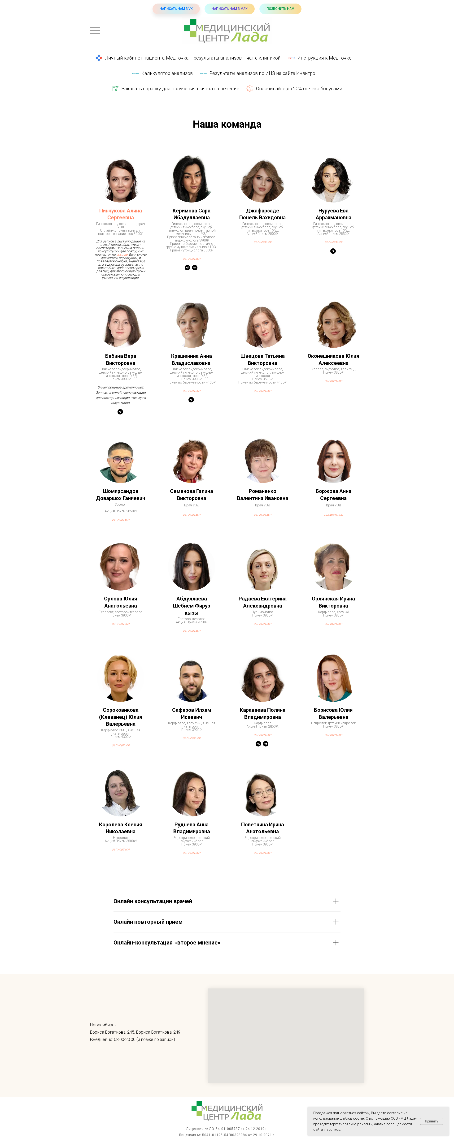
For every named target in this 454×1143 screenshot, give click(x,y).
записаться (192, 391)
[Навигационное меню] (95, 31)
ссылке (121, 254)
